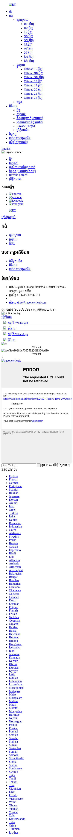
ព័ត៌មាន (13, 106)
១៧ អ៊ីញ (29, 40)
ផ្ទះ (10, 11)
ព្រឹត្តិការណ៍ (22, 129)
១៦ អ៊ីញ (28, 36)
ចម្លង (19, 101)
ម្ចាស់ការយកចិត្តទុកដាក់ (29, 122)
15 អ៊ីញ (28, 32)
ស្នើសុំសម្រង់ (8, 217)
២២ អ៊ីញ (29, 60)
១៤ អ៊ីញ (28, 27)
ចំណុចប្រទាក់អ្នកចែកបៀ (30, 118)
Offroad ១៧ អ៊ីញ (34, 77)
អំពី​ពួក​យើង (15, 260)
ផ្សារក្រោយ (22, 19)
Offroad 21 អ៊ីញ (33, 93)
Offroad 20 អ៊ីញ (33, 89)
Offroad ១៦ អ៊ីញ (33, 73)
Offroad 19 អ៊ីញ (33, 85)
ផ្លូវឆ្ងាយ (20, 64)
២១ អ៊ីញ (29, 56)
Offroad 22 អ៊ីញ (33, 97)
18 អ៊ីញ (28, 44)
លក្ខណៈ (21, 114)
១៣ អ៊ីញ (29, 23)
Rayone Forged (25, 125)
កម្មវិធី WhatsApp (18, 322)
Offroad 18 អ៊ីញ (33, 81)
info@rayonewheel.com (27, 302)
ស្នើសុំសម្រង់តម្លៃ (18, 142)
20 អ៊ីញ (28, 52)
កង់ (11, 15)
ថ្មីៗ (18, 110)
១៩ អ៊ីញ (28, 48)
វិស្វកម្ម (12, 134)
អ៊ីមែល (11, 328)
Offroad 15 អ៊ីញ (33, 69)
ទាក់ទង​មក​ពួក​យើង (20, 138)
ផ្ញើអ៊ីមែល (6, 317)
